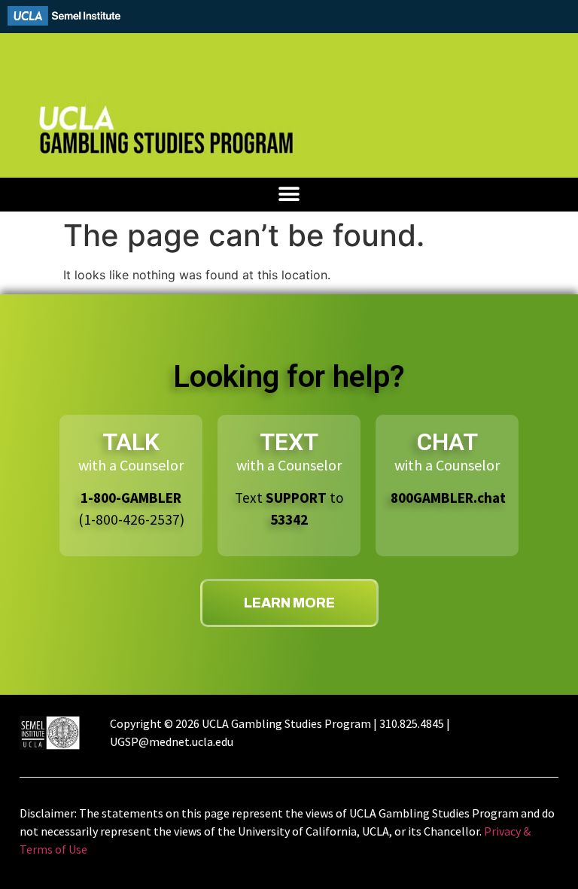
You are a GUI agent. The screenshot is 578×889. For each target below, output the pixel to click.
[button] (289, 195)
